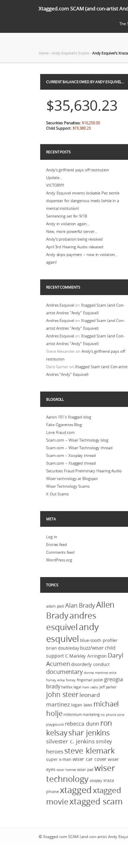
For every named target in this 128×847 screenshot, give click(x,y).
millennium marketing (81, 714)
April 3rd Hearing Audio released (74, 246)
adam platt (55, 606)
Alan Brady (80, 605)
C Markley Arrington (86, 656)
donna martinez (96, 673)
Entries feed (56, 544)
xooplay (96, 780)
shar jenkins (89, 732)
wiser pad (85, 769)
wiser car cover (90, 759)
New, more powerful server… (71, 231)
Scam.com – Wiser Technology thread (79, 447)
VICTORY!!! (55, 185)
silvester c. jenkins (70, 741)
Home (44, 53)
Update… (54, 177)
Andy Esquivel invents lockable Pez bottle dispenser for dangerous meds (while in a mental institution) (82, 200)
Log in (51, 537)
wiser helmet (66, 770)
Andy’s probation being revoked (74, 239)
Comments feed (60, 552)
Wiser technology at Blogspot (72, 478)
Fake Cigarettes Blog (64, 424)
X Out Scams (57, 494)
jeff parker (108, 687)
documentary (64, 672)
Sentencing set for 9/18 (66, 216)
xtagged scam (96, 801)
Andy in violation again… (68, 223)
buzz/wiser (92, 648)
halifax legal (71, 687)
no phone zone (112, 715)
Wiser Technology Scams (68, 486)
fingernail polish (90, 679)
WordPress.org (59, 560)
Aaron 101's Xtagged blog (68, 417)
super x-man (58, 759)
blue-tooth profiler (99, 640)
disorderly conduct (90, 664)
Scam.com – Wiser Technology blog (77, 440)
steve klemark (89, 750)
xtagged (75, 790)
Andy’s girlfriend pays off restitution (77, 170)
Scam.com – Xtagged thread (71, 463)
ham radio (90, 687)
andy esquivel (72, 633)
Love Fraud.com (60, 432)
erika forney (66, 680)
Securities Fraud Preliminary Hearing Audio (84, 471)
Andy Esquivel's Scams (70, 53)
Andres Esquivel (60, 305)
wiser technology (80, 773)
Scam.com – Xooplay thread (71, 455)
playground (55, 724)
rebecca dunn (82, 723)
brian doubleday (62, 648)
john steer (62, 694)
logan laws (81, 705)
